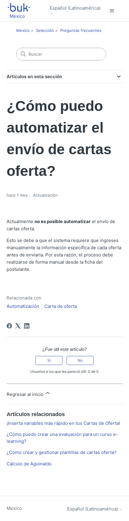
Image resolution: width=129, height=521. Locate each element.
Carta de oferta (60, 306)
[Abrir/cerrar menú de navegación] (112, 11)
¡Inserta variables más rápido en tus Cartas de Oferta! (63, 423)
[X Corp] (18, 326)
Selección (45, 30)
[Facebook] (9, 326)
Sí (49, 360)
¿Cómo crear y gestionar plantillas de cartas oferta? (61, 452)
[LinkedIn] (26, 326)
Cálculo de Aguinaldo (29, 464)
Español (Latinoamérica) (75, 8)
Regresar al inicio (26, 394)
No (80, 360)
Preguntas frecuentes (80, 30)
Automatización (23, 306)
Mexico (23, 30)
